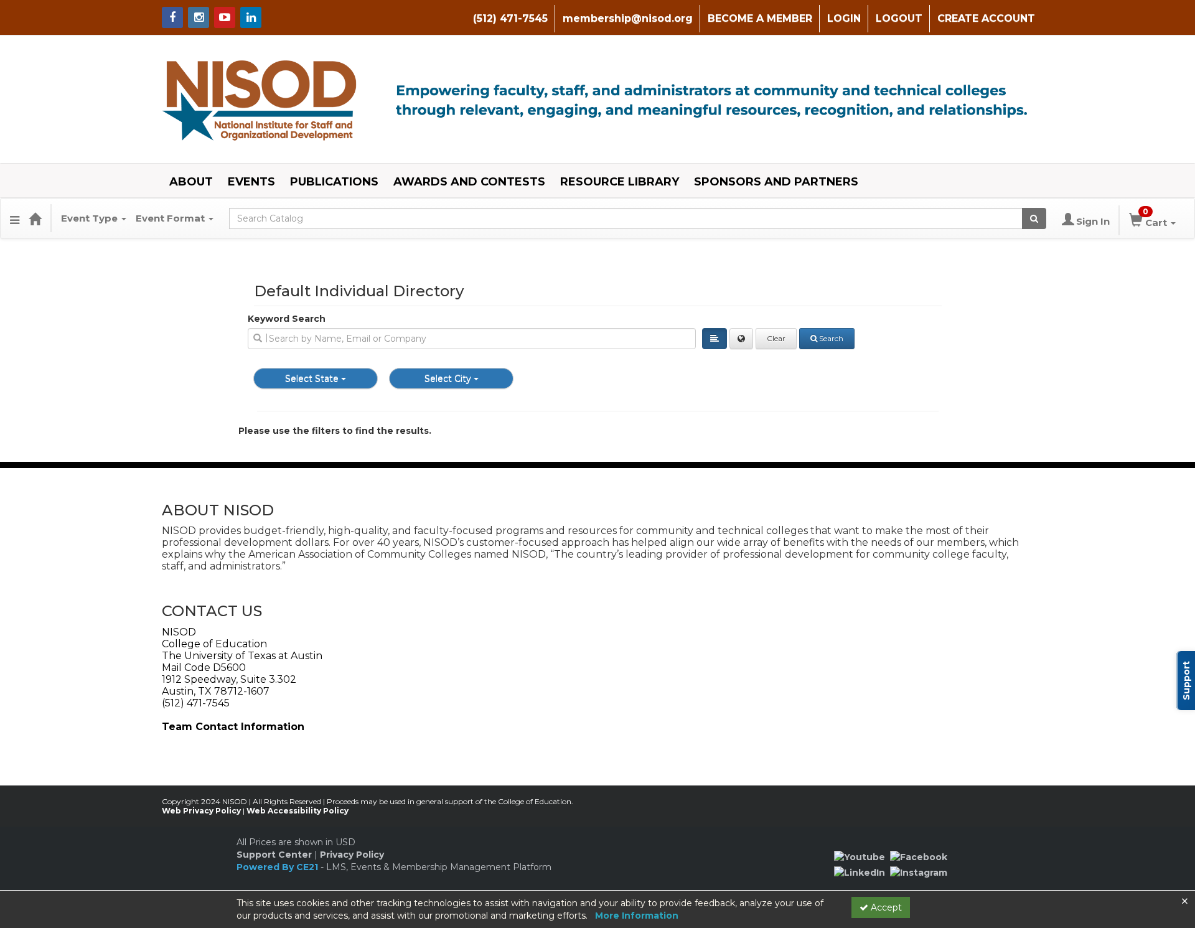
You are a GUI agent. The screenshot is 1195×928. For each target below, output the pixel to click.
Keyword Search (287, 318)
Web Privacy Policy (201, 810)
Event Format (171, 218)
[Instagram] (918, 872)
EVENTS (251, 182)
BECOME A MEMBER (760, 18)
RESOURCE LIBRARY (619, 182)
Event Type (90, 218)
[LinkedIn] (859, 872)
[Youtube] (859, 856)
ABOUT (191, 182)
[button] (15, 218)
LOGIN (844, 18)
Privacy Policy (352, 854)
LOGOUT (899, 18)
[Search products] (1034, 218)
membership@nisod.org (628, 18)
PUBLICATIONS (334, 182)
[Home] (34, 218)
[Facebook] (918, 856)
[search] (472, 338)
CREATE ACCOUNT (986, 18)
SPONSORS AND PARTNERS (776, 182)
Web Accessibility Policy (297, 810)
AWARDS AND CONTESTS (469, 182)
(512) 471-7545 (510, 18)
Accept (885, 907)
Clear (776, 338)
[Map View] (741, 338)
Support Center (274, 854)
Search (831, 338)
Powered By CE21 (279, 867)
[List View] (714, 338)
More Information (636, 915)
